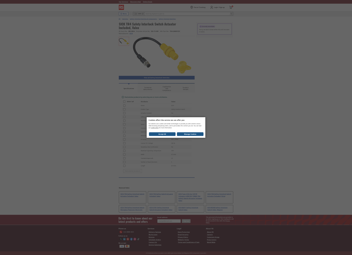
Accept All (162, 134)
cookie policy (155, 128)
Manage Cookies (190, 134)
